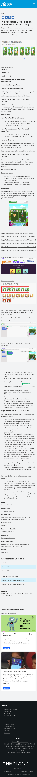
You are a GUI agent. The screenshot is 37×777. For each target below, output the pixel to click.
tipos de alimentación (17, 519)
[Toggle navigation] (34, 4)
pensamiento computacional (21, 517)
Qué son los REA (9, 727)
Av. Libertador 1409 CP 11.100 (12, 771)
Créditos (7, 731)
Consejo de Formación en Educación (19, 752)
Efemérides (7, 711)
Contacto (7, 733)
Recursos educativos (10, 709)
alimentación (5, 519)
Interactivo (4, 552)
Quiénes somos (9, 724)
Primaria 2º (5, 571)
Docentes (4, 525)
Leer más (6, 648)
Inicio (2, 13)
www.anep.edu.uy (18, 768)
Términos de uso (9, 729)
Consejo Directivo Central (20, 742)
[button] (18, 49)
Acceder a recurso (31, 59)
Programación (6, 517)
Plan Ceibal (7, 713)
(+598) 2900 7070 (25, 775)
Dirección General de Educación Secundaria (20, 746)
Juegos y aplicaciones (8, 538)
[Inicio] (16, 4)
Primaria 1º (5, 567)
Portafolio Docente (10, 715)
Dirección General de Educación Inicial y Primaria (19, 744)
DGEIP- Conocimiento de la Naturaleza (13, 580)
